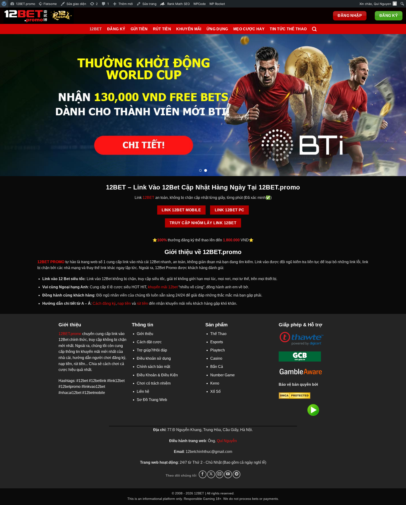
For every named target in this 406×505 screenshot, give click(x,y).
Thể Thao (218, 334)
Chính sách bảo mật (153, 367)
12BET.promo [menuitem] (25, 4)
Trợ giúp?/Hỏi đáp (152, 350)
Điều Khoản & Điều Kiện (157, 375)
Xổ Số (215, 391)
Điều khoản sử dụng (154, 358)
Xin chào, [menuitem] (375, 4)
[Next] (392, 105)
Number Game (222, 375)
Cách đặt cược (149, 342)
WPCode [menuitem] (199, 4)
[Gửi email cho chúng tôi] (219, 474)
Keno (214, 383)
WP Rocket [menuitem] (217, 4)
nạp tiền (124, 303)
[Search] (314, 29)
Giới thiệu (145, 334)
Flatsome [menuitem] (50, 4)
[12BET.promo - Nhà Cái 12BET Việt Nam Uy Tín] (39, 16)
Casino (216, 358)
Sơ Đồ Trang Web (152, 400)
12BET (148, 198)
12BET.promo (70, 334)
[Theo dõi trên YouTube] (228, 474)
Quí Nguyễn (227, 441)
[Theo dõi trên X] (211, 474)
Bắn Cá (216, 367)
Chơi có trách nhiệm (154, 383)
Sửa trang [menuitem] (149, 4)
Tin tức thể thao (288, 29)
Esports (216, 342)
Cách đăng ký (104, 303)
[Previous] (14, 105)
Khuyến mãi (188, 29)
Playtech (217, 350)
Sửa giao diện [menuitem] (76, 4)
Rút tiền (162, 29)
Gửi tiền (139, 29)
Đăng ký (116, 29)
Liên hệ (143, 391)
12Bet (96, 29)
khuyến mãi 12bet (163, 287)
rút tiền (142, 303)
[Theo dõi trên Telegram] (236, 474)
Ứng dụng (217, 29)
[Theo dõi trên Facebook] (203, 474)
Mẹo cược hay (249, 29)
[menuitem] (4, 4)
